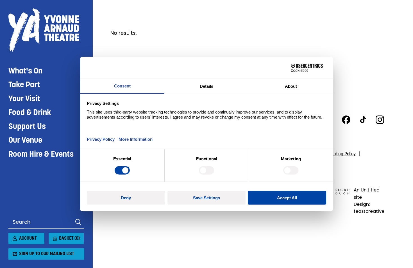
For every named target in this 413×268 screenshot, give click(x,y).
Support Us (27, 127)
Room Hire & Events (41, 155)
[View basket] (52, 236)
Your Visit (24, 99)
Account (28, 238)
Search (78, 222)
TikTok (363, 119)
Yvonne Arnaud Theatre (46, 30)
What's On (25, 71)
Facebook (346, 119)
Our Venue (25, 141)
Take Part (24, 85)
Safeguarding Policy (336, 154)
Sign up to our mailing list (46, 254)
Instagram (380, 119)
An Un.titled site (367, 193)
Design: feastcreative (369, 207)
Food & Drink (29, 113)
